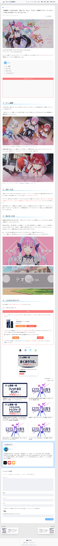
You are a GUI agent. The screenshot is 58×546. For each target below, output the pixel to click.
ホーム (27, 1)
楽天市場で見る (31, 326)
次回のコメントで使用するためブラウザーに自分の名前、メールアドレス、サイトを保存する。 (22, 508)
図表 (45, 1)
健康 (42, 1)
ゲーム (31, 1)
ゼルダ (38, 1)
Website (13, 464)
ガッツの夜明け (11, 2)
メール (5, 498)
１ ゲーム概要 (7, 66)
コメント (5, 477)
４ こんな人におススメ (9, 73)
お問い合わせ (52, 1)
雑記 (48, 1)
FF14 (35, 1)
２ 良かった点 (7, 68)
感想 (52, 380)
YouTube (9, 464)
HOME (30, 540)
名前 (4, 493)
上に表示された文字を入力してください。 (12, 513)
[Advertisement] (28, 89)
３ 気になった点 (7, 70)
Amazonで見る (20, 326)
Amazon (16, 337)
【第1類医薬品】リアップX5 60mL (22, 321)
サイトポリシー (32, 542)
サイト (4, 503)
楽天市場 (40, 337)
